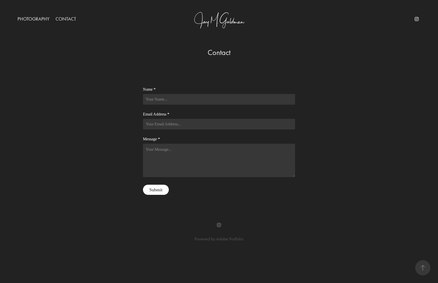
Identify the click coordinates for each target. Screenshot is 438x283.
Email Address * (156, 114)
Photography (33, 19)
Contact (66, 19)
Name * (149, 89)
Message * (151, 139)
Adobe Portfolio (229, 239)
